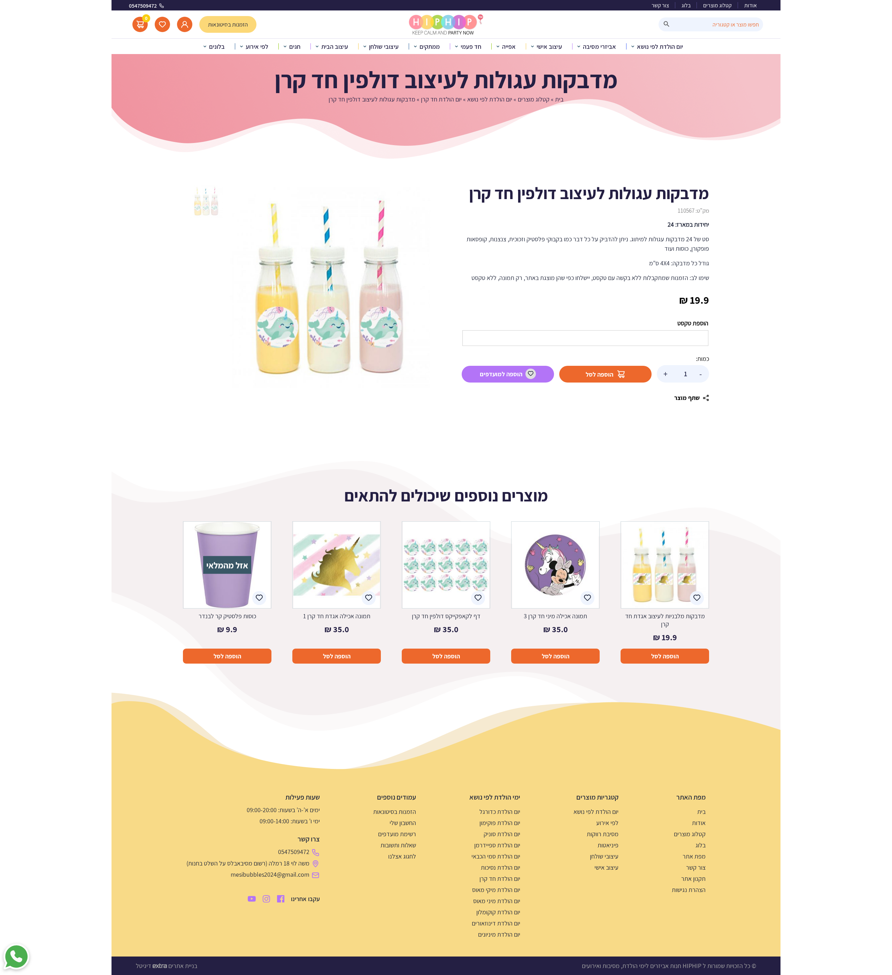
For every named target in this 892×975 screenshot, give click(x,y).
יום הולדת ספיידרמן (497, 845)
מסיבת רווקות (602, 834)
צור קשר (660, 5)
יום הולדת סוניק (502, 834)
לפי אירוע (607, 823)
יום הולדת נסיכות (500, 867)
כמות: (702, 359)
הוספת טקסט (692, 323)
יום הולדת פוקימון (499, 823)
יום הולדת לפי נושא (489, 99)
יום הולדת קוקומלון (498, 912)
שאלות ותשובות (398, 845)
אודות (750, 5)
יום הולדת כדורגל (499, 812)
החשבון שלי (403, 823)
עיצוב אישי (606, 867)
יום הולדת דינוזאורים (496, 923)
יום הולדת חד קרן (441, 99)
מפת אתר (694, 856)
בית (559, 99)
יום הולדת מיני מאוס (496, 901)
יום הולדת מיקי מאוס (496, 890)
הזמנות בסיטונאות (394, 812)
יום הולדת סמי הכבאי (495, 856)
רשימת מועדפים (397, 834)
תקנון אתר (693, 879)
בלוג (686, 5)
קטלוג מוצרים (717, 5)
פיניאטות (608, 845)
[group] (330, 288)
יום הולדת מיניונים (499, 934)
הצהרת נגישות (689, 890)
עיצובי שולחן (604, 856)
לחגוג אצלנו (402, 856)
